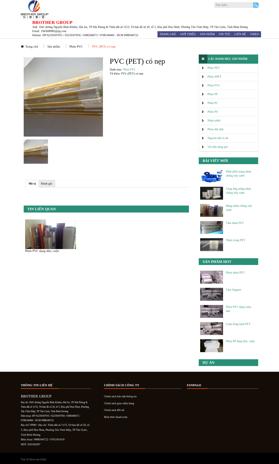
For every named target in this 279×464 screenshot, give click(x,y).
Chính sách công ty (121, 385)
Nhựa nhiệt (214, 120)
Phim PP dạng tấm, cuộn (240, 341)
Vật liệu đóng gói (218, 146)
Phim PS (213, 111)
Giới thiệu (188, 34)
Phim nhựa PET (235, 272)
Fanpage (194, 385)
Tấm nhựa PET (235, 223)
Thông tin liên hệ (36, 385)
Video (254, 34)
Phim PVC (76, 46)
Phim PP (213, 94)
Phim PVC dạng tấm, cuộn (42, 251)
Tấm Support (233, 289)
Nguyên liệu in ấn (218, 138)
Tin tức (224, 34)
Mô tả (32, 183)
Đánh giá (46, 183)
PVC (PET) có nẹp (104, 46)
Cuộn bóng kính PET (238, 324)
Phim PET (214, 67)
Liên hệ (240, 34)
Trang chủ (168, 34)
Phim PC (213, 103)
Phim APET (215, 76)
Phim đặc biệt (215, 129)
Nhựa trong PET (235, 240)
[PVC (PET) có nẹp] (36, 151)
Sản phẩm (207, 34)
